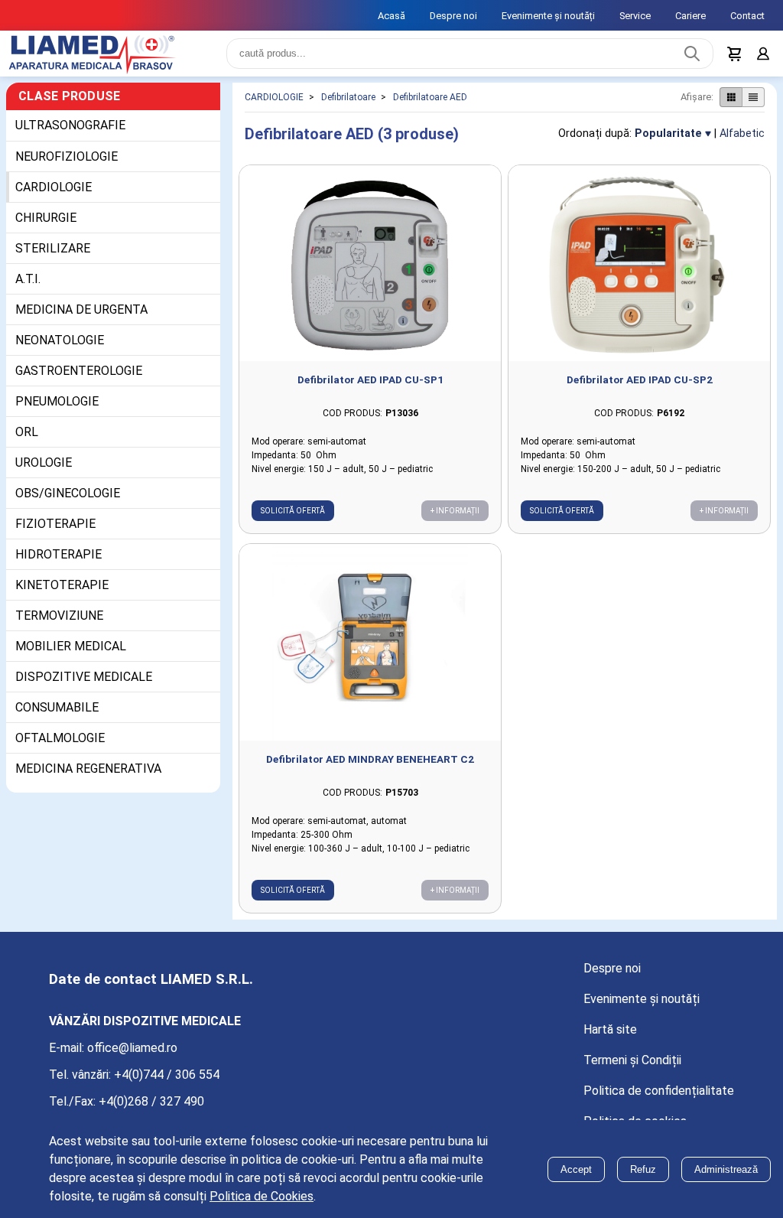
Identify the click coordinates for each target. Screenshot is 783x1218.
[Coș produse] (731, 58)
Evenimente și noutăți (548, 15)
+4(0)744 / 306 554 (166, 1083)
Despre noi (453, 15)
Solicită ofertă (293, 520)
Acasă (391, 15)
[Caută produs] (688, 58)
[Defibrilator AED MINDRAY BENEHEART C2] (370, 651)
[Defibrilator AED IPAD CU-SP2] (639, 272)
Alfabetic (742, 142)
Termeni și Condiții (632, 1069)
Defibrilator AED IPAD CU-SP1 (370, 389)
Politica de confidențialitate (658, 1100)
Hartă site (610, 1038)
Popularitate (668, 142)
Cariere (690, 15)
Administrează (726, 1169)
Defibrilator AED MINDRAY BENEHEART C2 (370, 768)
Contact (747, 15)
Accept (576, 1169)
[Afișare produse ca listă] (753, 106)
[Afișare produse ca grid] (731, 106)
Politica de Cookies (262, 1196)
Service (635, 15)
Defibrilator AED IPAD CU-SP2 (640, 389)
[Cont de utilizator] (761, 58)
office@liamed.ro (132, 1057)
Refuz (643, 1169)
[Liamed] (107, 58)
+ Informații (454, 520)
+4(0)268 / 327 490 (151, 1110)
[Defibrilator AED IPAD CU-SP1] (370, 272)
